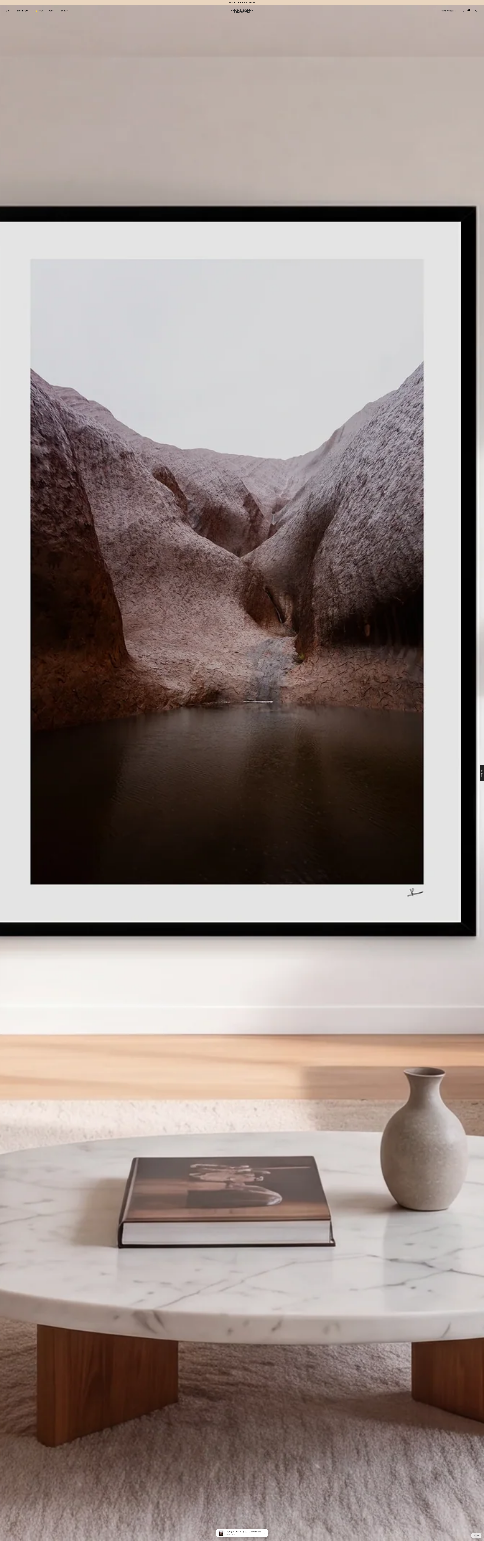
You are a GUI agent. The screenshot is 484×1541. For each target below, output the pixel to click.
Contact (64, 11)
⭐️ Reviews (39, 11)
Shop (8, 11)
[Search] (476, 11)
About (51, 11)
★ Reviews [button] (482, 772)
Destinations (22, 11)
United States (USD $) (449, 11)
